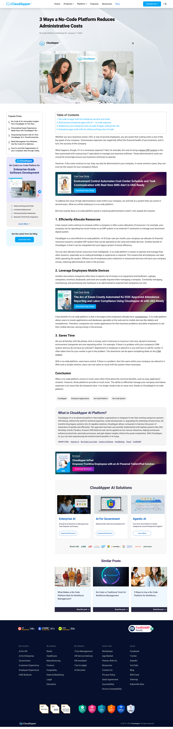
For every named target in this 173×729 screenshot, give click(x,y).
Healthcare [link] (52, 655)
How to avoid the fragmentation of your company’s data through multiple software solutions (25, 149)
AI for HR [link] (23, 651)
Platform (81, 4)
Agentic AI (75, 441)
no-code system (118, 398)
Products (68, 4)
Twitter (133, 655)
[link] (28, 723)
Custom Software (106, 441)
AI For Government (108, 519)
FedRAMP (137, 441)
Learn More (142, 533)
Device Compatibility (112, 688)
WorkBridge (120, 441)
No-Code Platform (46, 33)
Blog (117, 4)
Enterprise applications (80, 398)
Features (94, 4)
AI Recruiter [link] (79, 670)
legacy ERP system (148, 150)
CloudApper (52, 43)
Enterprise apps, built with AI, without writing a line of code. (86, 129)
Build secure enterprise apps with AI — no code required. (85, 122)
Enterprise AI (67, 519)
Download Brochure (83, 469)
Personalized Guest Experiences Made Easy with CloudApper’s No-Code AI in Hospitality (24, 129)
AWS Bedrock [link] (25, 674)
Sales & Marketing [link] (55, 674)
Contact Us (151, 4)
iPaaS (128, 441)
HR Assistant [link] (80, 660)
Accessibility (108, 684)
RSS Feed (134, 674)
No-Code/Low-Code (89, 441)
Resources (107, 4)
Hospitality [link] (52, 670)
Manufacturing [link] (53, 660)
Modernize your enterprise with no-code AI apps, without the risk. (89, 126)
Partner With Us (109, 660)
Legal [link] (49, 679)
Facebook (134, 651)
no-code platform (101, 398)
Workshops (107, 651)
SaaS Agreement (110, 679)
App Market (107, 655)
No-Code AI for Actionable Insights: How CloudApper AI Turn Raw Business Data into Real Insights (25, 122)
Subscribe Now (24, 239)
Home (57, 4)
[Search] (165, 4)
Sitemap (134, 679)
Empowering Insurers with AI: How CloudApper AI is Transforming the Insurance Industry (24, 136)
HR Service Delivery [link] (83, 655)
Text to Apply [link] (80, 665)
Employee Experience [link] (29, 670)
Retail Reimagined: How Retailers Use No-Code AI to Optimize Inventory (24, 142)
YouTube (134, 665)
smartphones (141, 316)
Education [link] (51, 684)
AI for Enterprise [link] (26, 655)
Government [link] (24, 660)
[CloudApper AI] (19, 4)
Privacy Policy (108, 674)
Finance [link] (50, 665)
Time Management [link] (83, 651)
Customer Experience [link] (29, 665)
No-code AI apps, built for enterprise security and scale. (84, 119)
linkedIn (133, 660)
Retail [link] (49, 651)
